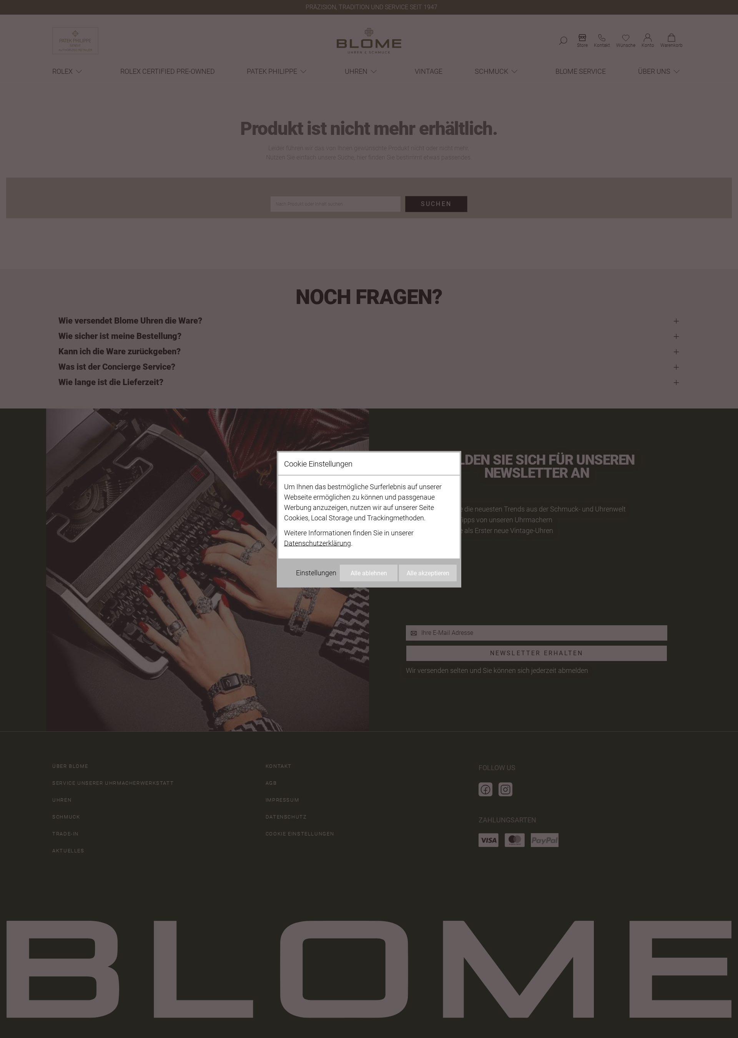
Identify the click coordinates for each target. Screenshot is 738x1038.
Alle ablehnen (369, 572)
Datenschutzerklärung (317, 543)
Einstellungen (316, 572)
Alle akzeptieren (428, 572)
